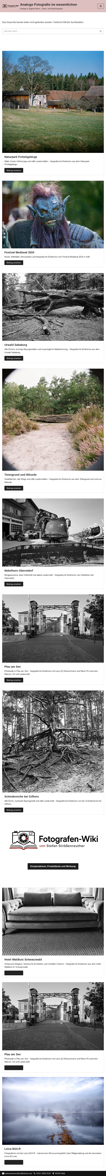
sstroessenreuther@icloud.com (18, 1173)
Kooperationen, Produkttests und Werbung (53, 866)
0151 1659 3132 (43, 1173)
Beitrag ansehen (14, 170)
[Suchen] (101, 31)
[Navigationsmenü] (100, 6)
